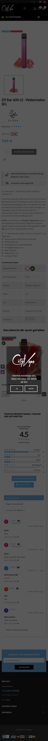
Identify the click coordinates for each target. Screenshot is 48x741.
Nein (31, 388)
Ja (17, 388)
